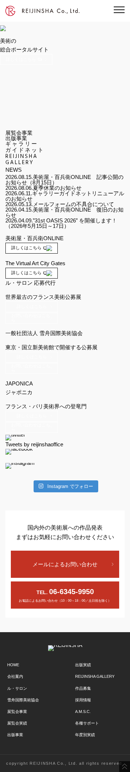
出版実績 (83, 665)
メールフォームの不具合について (73, 204)
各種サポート (87, 723)
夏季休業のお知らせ (57, 188)
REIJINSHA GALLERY (94, 676)
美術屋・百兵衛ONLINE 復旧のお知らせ (64, 212)
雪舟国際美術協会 (23, 700)
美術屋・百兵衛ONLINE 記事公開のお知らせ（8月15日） (64, 179)
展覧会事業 (17, 711)
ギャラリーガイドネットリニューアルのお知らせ (64, 196)
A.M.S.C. (83, 711)
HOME (13, 665)
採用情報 (83, 700)
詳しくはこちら (21, 59)
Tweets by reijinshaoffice (34, 444)
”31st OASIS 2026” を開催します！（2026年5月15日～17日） (61, 223)
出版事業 (15, 735)
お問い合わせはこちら (30, 317)
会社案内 (15, 676)
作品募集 (83, 688)
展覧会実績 (17, 723)
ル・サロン (17, 688)
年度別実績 (85, 735)
